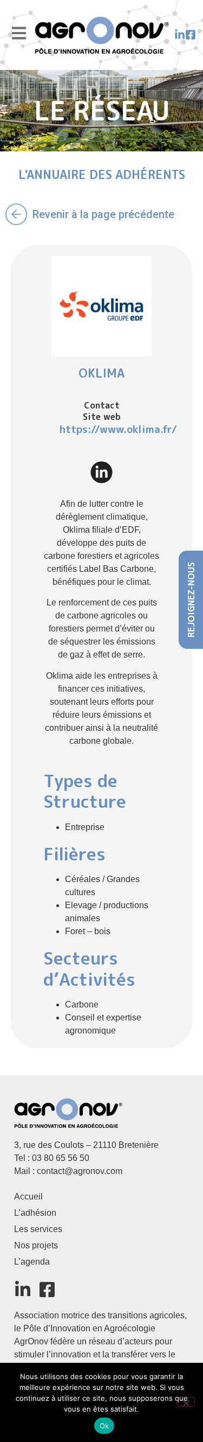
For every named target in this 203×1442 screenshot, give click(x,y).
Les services (38, 1229)
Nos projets (36, 1245)
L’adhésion (35, 1212)
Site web (102, 417)
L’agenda (32, 1261)
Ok (104, 1425)
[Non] (185, 1402)
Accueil (28, 1196)
